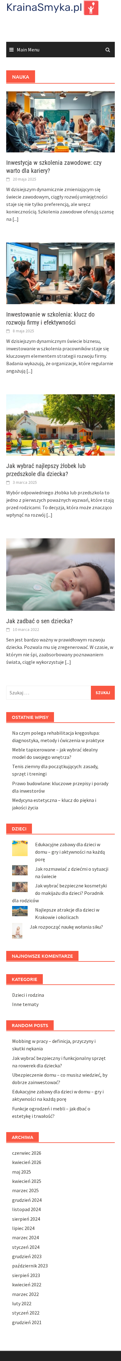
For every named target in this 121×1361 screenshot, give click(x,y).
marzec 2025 (25, 1190)
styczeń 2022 (25, 1313)
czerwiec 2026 (26, 1153)
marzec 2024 (25, 1237)
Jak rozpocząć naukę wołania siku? (66, 927)
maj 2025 (21, 1172)
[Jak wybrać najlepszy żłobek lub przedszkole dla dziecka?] (60, 424)
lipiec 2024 (23, 1228)
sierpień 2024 (26, 1219)
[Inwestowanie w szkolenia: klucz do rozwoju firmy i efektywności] (60, 273)
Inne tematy (25, 1004)
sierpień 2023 (26, 1275)
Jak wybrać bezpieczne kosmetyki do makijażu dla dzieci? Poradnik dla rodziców (59, 893)
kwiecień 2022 (26, 1284)
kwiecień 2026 (26, 1162)
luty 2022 (21, 1303)
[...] (15, 219)
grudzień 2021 (27, 1322)
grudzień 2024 (27, 1200)
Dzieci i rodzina (28, 995)
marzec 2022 (25, 1294)
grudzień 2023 (27, 1256)
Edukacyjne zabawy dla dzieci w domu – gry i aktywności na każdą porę (70, 851)
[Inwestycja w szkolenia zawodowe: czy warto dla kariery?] (60, 121)
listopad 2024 (26, 1209)
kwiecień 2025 (26, 1181)
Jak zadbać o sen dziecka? (39, 621)
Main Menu (28, 49)
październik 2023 (30, 1266)
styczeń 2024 (25, 1247)
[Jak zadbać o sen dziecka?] (60, 574)
